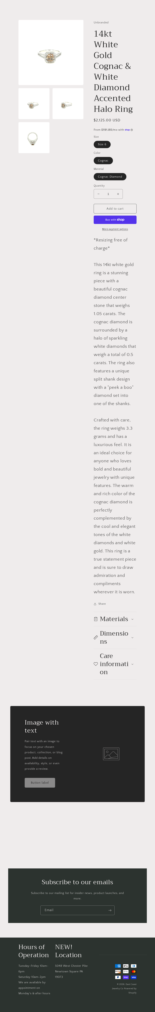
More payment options (115, 229)
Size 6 (102, 144)
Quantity (99, 185)
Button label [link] (40, 782)
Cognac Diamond (110, 176)
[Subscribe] (109, 910)
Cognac (103, 160)
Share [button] (102, 603)
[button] (115, 619)
